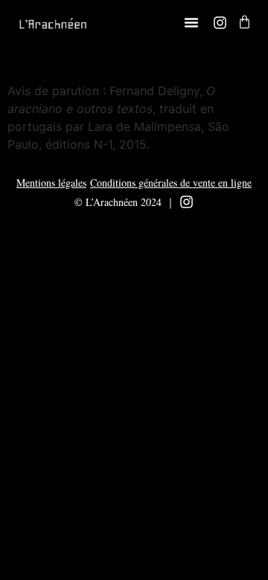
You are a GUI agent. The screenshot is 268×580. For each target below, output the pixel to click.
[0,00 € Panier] (244, 22)
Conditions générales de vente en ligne (171, 182)
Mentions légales (51, 182)
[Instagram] (220, 23)
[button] (191, 22)
